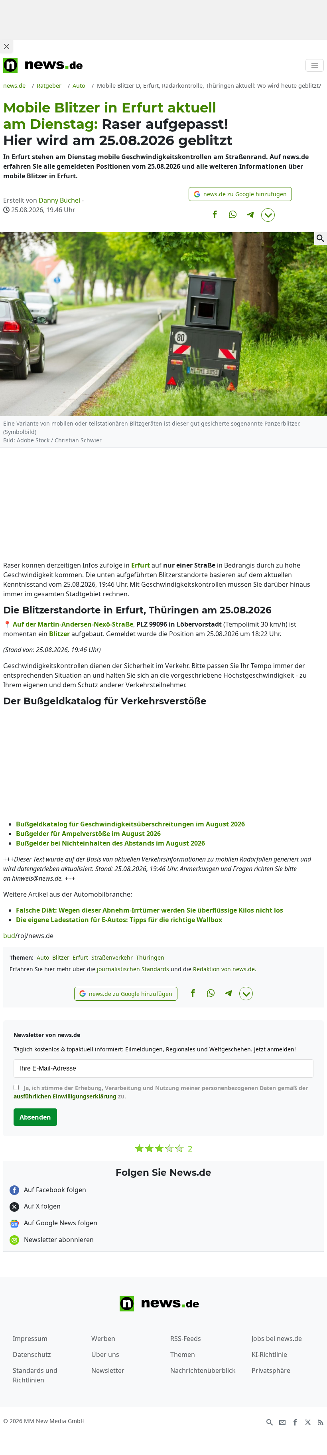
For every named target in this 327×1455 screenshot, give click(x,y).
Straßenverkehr (112, 957)
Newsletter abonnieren (58, 1239)
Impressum (30, 1338)
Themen (182, 1354)
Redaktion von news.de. (224, 969)
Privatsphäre (271, 1370)
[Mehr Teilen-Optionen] (268, 215)
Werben (103, 1338)
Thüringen (150, 957)
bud (9, 935)
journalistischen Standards (133, 969)
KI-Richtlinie (269, 1354)
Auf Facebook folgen (54, 1189)
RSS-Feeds (185, 1338)
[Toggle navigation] (314, 65)
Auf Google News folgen (59, 1222)
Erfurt (80, 957)
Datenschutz (32, 1354)
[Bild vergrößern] (320, 238)
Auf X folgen (41, 1206)
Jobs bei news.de (277, 1338)
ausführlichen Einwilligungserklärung (65, 1096)
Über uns (105, 1354)
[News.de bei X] (308, 1421)
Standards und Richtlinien (35, 1375)
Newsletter (107, 1370)
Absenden (35, 1117)
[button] (240, 194)
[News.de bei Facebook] (295, 1421)
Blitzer (60, 957)
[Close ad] (6, 46)
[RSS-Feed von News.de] (320, 1421)
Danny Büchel (59, 200)
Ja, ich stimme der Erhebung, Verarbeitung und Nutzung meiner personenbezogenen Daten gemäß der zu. (161, 1092)
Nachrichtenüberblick (203, 1370)
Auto (43, 957)
